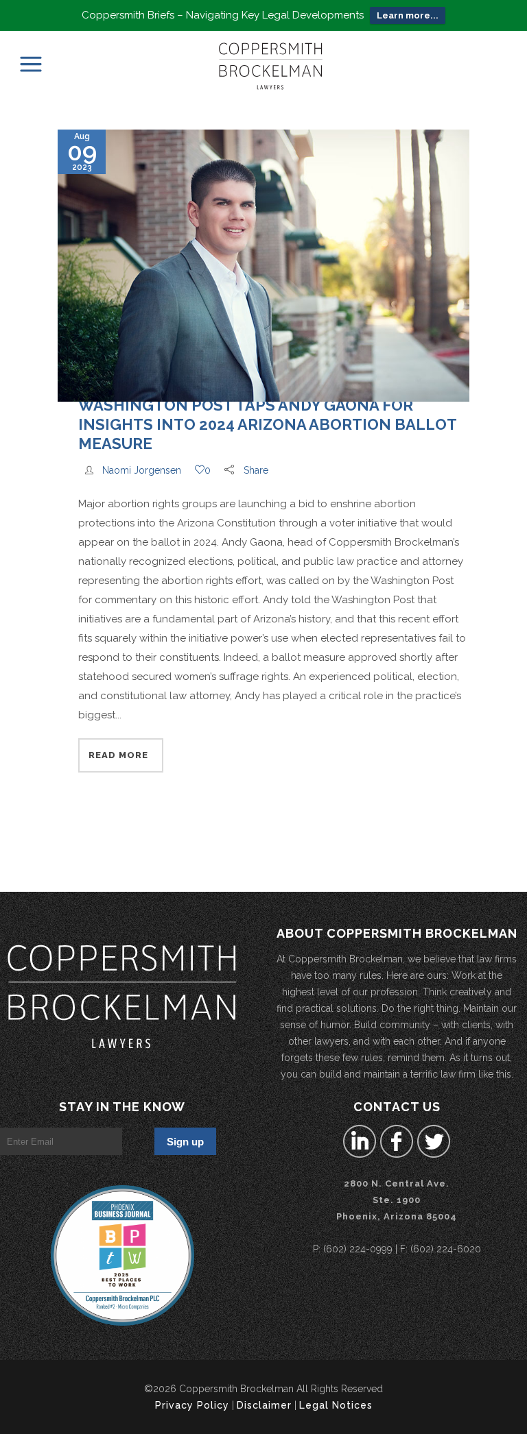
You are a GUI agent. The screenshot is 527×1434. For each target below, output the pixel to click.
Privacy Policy (192, 1405)
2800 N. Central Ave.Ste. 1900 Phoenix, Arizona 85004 (396, 1200)
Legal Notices (336, 1405)
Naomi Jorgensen (141, 470)
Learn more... (407, 15)
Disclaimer (264, 1405)
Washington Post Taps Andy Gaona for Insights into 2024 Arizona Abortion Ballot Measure (267, 424)
